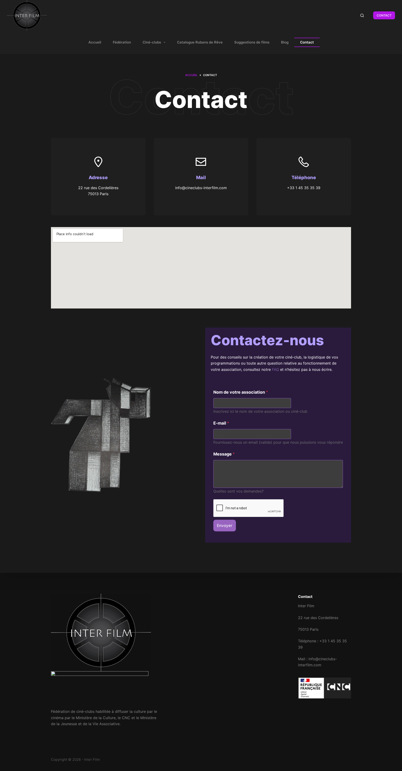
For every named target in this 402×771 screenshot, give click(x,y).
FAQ (275, 369)
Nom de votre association (240, 392)
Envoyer (224, 525)
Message (224, 454)
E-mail (221, 423)
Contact (307, 42)
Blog (284, 42)
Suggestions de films (251, 42)
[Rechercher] (362, 15)
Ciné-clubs (152, 42)
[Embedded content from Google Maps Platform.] (201, 267)
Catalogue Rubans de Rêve (200, 42)
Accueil (94, 42)
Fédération (122, 42)
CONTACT (384, 15)
